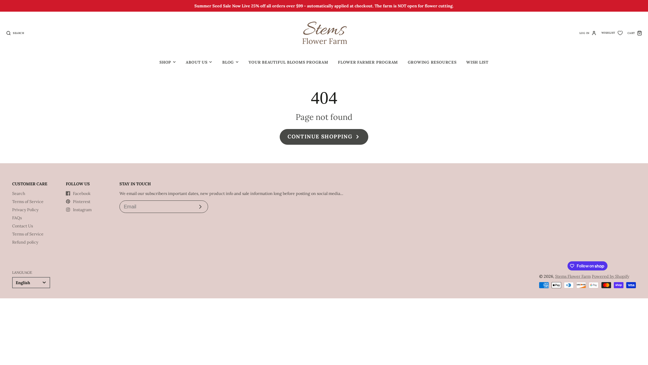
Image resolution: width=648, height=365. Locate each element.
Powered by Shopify (610, 276)
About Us (196, 62)
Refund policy (25, 242)
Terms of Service (28, 201)
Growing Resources (432, 62)
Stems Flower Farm (573, 276)
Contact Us (22, 225)
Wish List (477, 62)
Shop (165, 62)
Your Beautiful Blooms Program (288, 62)
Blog (228, 62)
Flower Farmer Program (368, 62)
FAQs (17, 217)
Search (18, 193)
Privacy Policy (25, 209)
